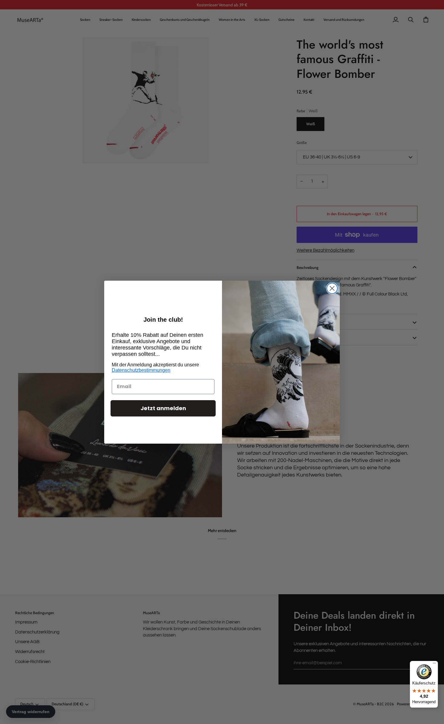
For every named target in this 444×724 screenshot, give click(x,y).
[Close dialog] (332, 288)
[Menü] (434, 664)
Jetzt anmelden (163, 408)
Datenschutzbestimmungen (141, 370)
